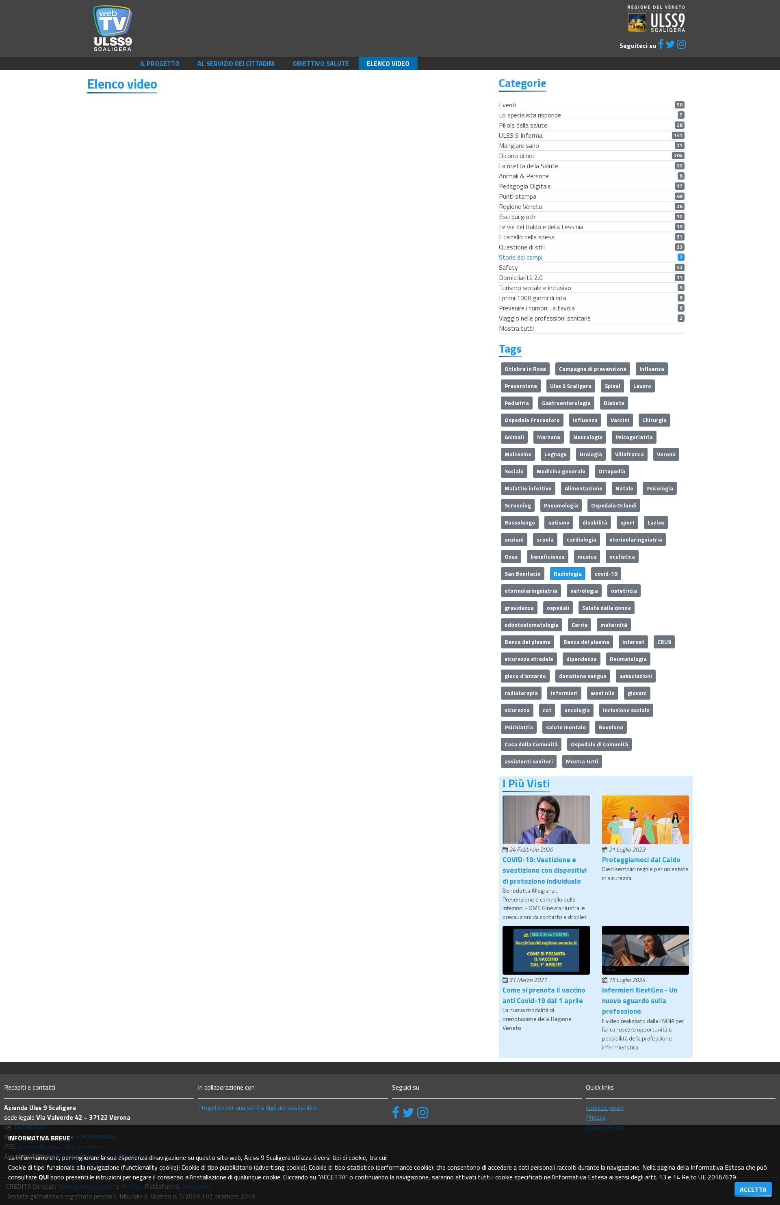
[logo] (112, 28)
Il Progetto (160, 63)
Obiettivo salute (320, 63)
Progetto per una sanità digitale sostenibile (257, 1107)
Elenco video (388, 63)
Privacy (596, 1117)
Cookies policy (605, 1107)
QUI (44, 1177)
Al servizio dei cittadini (236, 63)
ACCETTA (753, 1189)
